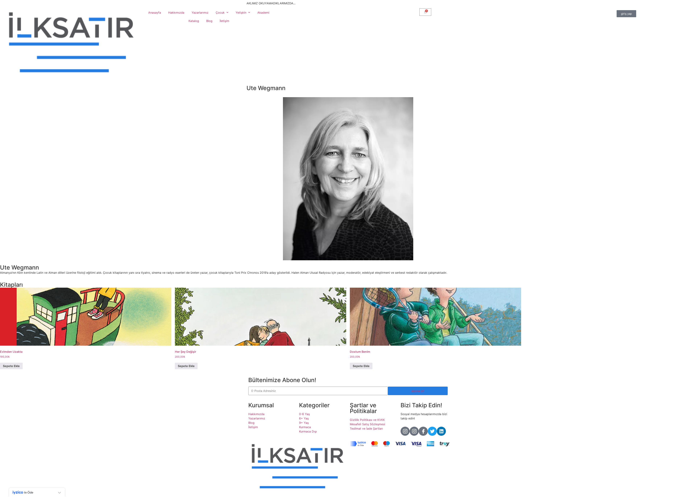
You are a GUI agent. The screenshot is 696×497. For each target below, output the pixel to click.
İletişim (224, 21)
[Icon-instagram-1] (405, 431)
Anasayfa (154, 12)
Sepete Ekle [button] (11, 366)
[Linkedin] (441, 431)
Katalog (193, 21)
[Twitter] (432, 431)
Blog (209, 21)
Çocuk (220, 12)
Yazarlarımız (200, 12)
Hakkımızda (176, 12)
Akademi (263, 12)
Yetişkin (241, 12)
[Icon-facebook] (423, 431)
